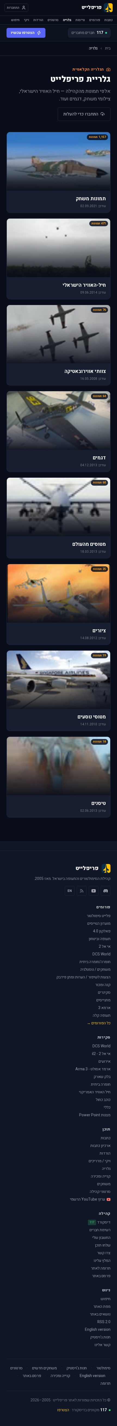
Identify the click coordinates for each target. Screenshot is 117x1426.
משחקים (103, 1184)
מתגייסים (103, 1000)
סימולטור (103, 1368)
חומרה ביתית (100, 1084)
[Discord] (105, 891)
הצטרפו (63, 1410)
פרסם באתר (101, 1276)
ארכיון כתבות (100, 1146)
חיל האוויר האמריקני (94, 1092)
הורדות (38, 20)
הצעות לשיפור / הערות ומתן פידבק (83, 977)
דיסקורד (100, 1222)
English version (97, 1329)
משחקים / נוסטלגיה (95, 969)
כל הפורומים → (98, 1023)
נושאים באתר (100, 1314)
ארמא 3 (104, 1008)
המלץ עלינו (102, 1260)
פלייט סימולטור (98, 916)
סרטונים (53, 20)
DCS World (101, 954)
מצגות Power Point (94, 1115)
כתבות (108, 20)
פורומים (94, 20)
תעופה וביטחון (99, 939)
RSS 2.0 (103, 1322)
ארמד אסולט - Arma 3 (92, 1069)
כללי (107, 1107)
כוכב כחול (103, 1100)
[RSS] (82, 891)
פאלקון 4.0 (101, 931)
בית (107, 48)
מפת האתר (101, 1306)
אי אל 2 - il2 (101, 1054)
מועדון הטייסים (98, 923)
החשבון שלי (101, 1237)
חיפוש (15, 20)
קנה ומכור (102, 985)
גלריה (67, 20)
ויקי (26, 20)
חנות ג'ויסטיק (100, 1337)
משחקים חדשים (44, 1368)
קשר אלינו (102, 1345)
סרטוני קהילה (100, 1192)
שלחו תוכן (102, 1245)
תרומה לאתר (100, 1268)
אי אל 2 (104, 946)
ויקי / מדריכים (99, 1161)
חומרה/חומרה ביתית (94, 962)
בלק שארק (102, 1077)
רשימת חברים (100, 1230)
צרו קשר (103, 1253)
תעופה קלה (101, 1015)
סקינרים (104, 992)
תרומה (105, 1383)
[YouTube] (93, 891)
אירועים (104, 1061)
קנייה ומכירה (100, 1176)
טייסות (80, 20)
